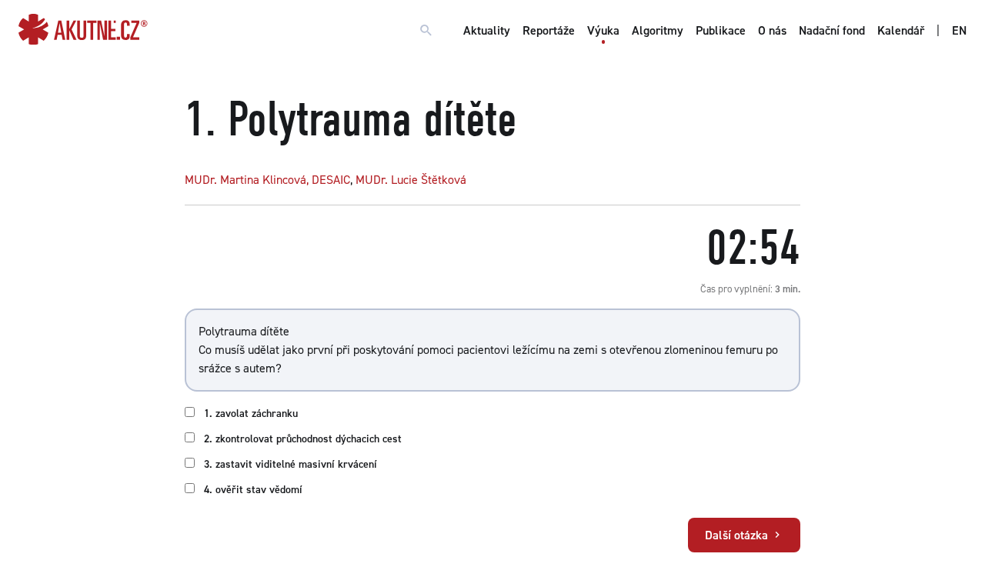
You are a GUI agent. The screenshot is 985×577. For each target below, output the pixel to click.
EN (959, 30)
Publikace (721, 30)
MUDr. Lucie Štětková (411, 180)
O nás (772, 30)
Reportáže (549, 30)
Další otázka (738, 535)
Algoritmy (657, 30)
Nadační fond (832, 30)
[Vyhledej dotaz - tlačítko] (426, 30)
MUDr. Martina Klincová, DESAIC (267, 180)
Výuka (603, 30)
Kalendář (900, 30)
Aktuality (486, 30)
